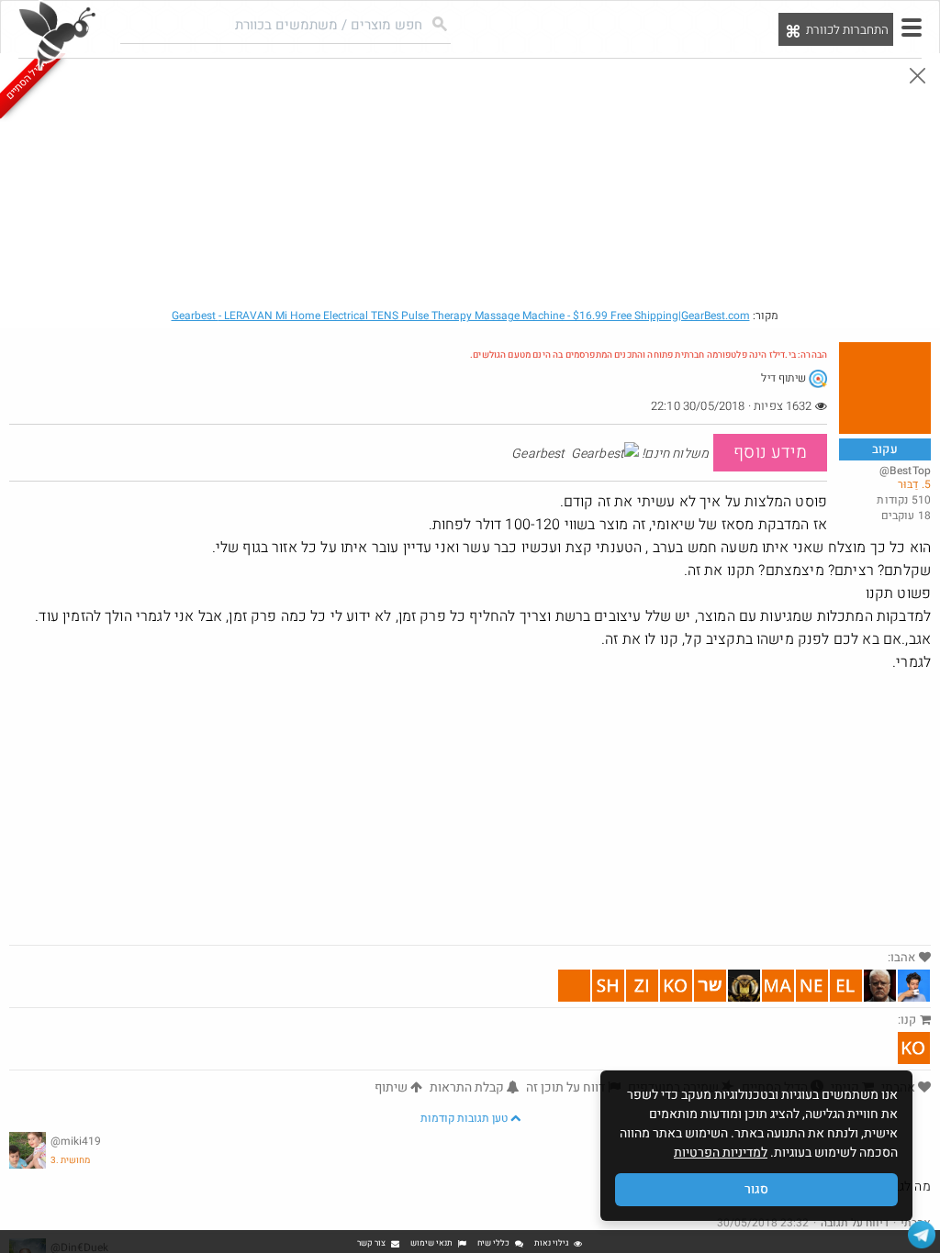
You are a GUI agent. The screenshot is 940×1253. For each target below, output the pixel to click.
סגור (756, 1189)
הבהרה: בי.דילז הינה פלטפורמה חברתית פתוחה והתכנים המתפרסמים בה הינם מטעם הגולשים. (648, 355)
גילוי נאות (551, 1243)
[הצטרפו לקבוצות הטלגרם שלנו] (921, 1234)
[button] (911, 27)
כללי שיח (493, 1243)
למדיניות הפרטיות (720, 1152)
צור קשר (371, 1243)
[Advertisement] (470, 807)
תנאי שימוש (431, 1243)
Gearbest (461, 315)
